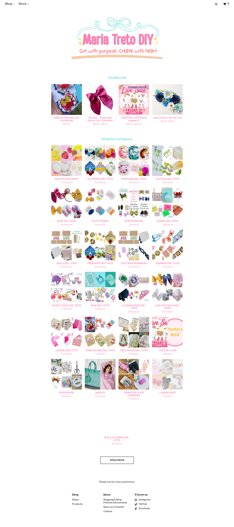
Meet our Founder (113, 507)
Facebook (144, 509)
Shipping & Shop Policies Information (115, 501)
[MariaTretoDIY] (117, 41)
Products (77, 504)
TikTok (143, 504)
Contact (107, 512)
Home (75, 500)
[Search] (216, 4)
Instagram (145, 500)
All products (117, 460)
